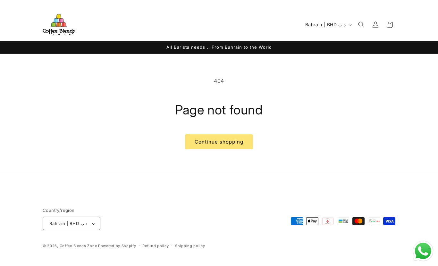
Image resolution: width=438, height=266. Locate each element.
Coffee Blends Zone (78, 246)
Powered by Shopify (117, 246)
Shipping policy (190, 246)
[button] (361, 25)
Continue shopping (219, 142)
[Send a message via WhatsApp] (423, 251)
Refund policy (155, 246)
